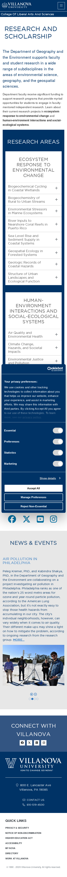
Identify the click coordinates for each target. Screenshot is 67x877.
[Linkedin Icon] (36, 742)
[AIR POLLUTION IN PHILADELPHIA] (32, 699)
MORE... (18, 639)
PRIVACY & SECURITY (17, 827)
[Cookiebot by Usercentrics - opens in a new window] (48, 369)
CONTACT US (35, 799)
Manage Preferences (33, 497)
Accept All (33, 488)
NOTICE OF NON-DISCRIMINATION (23, 833)
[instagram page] (53, 519)
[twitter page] (27, 519)
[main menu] (61, 5)
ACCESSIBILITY (13, 843)
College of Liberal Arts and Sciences (27, 14)
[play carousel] (31, 694)
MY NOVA (10, 848)
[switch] (58, 441)
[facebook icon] (22, 742)
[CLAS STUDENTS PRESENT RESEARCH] (37, 699)
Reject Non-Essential (34, 506)
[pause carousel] (35, 694)
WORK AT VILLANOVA (17, 858)
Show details (48, 478)
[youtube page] (40, 519)
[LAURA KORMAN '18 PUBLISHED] (35, 699)
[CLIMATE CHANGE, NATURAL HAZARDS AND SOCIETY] (30, 699)
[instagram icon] (43, 742)
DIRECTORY (11, 853)
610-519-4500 (35, 804)
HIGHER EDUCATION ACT (19, 838)
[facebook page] (12, 519)
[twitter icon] (29, 742)
